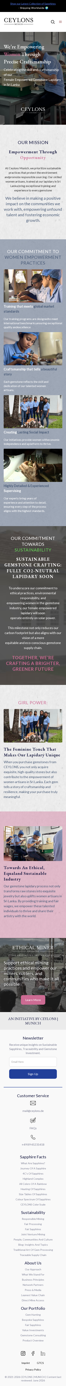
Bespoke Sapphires (33, 1319)
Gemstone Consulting (33, 1335)
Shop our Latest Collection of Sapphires (33, 3)
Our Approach (33, 1269)
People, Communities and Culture (33, 1239)
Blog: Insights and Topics (33, 1244)
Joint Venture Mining (33, 1234)
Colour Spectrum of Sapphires (33, 1199)
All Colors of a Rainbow (33, 1183)
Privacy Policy (33, 1369)
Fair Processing (33, 1224)
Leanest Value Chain (33, 1295)
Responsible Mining (33, 1218)
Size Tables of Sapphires (33, 1194)
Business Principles (33, 1279)
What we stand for (33, 1274)
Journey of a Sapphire (33, 1168)
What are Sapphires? (33, 1163)
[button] (60, 21)
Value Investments (33, 1330)
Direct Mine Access (33, 1300)
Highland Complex (33, 1178)
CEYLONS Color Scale (33, 1204)
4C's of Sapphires (33, 1173)
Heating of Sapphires (33, 1189)
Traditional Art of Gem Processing (33, 1249)
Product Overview (33, 1340)
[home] (18, 21)
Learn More (33, 1000)
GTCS (40, 1362)
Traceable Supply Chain (33, 1254)
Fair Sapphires (33, 1229)
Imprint (25, 1362)
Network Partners (33, 1284)
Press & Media (33, 1290)
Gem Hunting (33, 1314)
